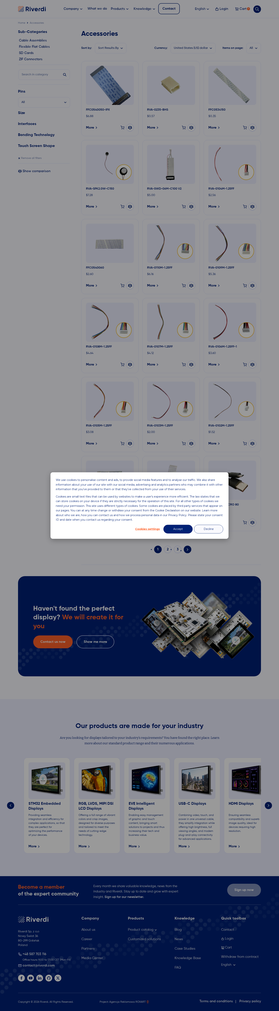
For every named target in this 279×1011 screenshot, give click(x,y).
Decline (209, 529)
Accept (178, 529)
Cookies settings (147, 529)
